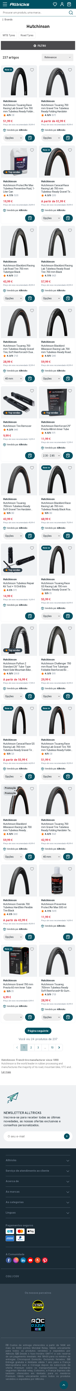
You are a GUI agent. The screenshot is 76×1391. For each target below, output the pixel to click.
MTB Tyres (9, 35)
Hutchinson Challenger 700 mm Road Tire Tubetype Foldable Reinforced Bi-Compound (56, 666)
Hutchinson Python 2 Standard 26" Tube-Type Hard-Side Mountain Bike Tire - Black (17, 666)
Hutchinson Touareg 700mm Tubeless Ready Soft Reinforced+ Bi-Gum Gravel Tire (55, 987)
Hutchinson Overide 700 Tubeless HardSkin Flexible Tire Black (18, 907)
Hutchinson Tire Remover (17, 426)
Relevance (51, 57)
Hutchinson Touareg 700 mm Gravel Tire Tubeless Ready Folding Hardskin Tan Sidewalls (56, 827)
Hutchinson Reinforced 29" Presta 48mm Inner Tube (56, 428)
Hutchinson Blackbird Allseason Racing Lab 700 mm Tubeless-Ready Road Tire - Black (56, 349)
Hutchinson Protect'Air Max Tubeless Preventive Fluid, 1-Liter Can (19, 188)
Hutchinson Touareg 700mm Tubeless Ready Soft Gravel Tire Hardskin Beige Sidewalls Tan (17, 506)
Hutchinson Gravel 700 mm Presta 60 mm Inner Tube (18, 986)
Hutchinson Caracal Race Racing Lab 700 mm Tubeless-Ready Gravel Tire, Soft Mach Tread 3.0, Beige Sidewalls (56, 188)
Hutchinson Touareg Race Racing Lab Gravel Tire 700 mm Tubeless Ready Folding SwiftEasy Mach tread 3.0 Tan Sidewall (56, 747)
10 (52, 1047)
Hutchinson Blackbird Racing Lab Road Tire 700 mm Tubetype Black (19, 268)
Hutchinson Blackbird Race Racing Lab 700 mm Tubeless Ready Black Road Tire (56, 506)
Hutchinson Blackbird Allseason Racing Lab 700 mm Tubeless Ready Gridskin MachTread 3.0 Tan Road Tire (18, 827)
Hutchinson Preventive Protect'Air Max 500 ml (53, 906)
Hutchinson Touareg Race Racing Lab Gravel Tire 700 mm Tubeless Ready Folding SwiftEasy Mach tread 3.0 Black (18, 108)
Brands (9, 19)
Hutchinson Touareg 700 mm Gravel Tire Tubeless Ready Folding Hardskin (55, 108)
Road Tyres (27, 35)
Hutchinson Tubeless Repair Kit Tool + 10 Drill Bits (18, 585)
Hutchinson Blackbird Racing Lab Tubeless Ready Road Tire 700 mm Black (57, 268)
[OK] (67, 1136)
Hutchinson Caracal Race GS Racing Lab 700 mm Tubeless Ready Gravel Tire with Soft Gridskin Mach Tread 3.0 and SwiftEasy (19, 747)
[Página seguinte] (59, 1047)
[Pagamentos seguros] (26, 1234)
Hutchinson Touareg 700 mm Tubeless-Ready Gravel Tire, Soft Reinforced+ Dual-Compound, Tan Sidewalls (18, 349)
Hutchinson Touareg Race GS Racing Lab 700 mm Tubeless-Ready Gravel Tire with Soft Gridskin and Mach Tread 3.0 (56, 586)
